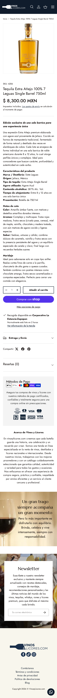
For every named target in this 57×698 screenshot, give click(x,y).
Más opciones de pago (28, 307)
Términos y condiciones (27, 672)
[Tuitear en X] (17, 349)
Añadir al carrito (38, 290)
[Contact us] (51, 692)
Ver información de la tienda (21, 325)
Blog (27, 682)
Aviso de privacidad (27, 675)
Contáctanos (27, 668)
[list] (28, 48)
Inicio (5, 19)
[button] (45, 7)
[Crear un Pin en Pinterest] (29, 349)
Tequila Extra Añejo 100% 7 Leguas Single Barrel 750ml (32, 19)
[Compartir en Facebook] (23, 349)
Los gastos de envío (31, 106)
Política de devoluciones (27, 679)
